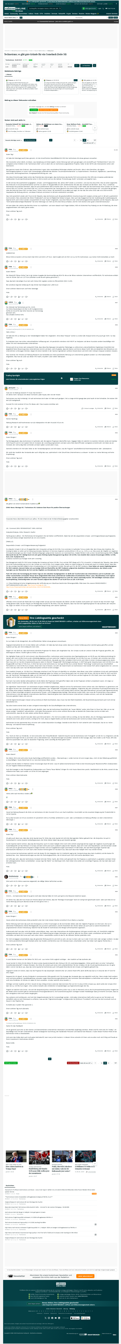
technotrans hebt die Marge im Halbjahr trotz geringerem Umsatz (25, 1212)
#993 (116, 432)
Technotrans (9, 60)
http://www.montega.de (36, 585)
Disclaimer (46, 1313)
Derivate (54, 13)
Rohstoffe (62, 13)
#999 (116, 248)
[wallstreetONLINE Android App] (85, 1319)
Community (14, 13)
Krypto (68, 13)
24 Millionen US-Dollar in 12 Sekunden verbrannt (85, 1167)
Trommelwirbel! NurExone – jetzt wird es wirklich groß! (24, 21)
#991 (116, 597)
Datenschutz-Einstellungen (65, 1313)
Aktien (6, 13)
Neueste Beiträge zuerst (12, 140)
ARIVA (49, 1323)
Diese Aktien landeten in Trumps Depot (14, 1167)
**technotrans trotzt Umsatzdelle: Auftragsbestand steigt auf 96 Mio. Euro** (29, 1197)
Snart (35, 66)
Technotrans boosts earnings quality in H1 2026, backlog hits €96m (25, 1222)
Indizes (30, 13)
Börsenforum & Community (19, 50)
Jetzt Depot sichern (34, 1303)
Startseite (7, 50)
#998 (116, 267)
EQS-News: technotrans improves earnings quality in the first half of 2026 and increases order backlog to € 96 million (41, 1232)
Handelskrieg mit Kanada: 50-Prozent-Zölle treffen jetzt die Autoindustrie (39, 1171)
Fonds (37, 13)
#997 (116, 302)
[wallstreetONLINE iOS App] (75, 1319)
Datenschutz (53, 1313)
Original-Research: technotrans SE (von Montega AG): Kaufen (24, 1202)
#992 (116, 499)
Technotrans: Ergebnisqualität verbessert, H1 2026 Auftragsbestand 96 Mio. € (28, 1217)
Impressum (39, 1313)
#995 (116, 388)
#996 (116, 325)
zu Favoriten (86, 65)
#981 (116, 1018)
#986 (116, 830)
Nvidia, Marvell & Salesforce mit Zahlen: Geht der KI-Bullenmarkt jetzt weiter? (62, 1168)
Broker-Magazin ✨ (92, 13)
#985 (116, 876)
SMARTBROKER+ (83, 1296)
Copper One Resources (81, 378)
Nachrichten (23, 13)
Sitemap (65, 1308)
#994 (116, 414)
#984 (116, 891)
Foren (31, 50)
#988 (116, 789)
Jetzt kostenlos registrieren (48, 110)
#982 (116, 955)
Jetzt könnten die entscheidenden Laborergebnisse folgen (25, 379)
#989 (116, 750)
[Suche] (60, 8)
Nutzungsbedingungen (79, 1313)
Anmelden (34, 110)
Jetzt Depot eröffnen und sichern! (30, 626)
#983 (116, 912)
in (107, 17)
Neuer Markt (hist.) (39, 50)
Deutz (17, 1193)
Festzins (81, 13)
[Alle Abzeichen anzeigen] (29, 500)
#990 (116, 633)
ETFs (41, 13)
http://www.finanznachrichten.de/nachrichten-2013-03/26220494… (28, 587)
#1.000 (116, 150)
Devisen (75, 13)
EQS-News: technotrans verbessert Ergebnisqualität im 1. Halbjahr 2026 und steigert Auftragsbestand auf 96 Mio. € (40, 1227)
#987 (116, 807)
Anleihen (47, 13)
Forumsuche (79, 17)
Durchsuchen (73, 1063)
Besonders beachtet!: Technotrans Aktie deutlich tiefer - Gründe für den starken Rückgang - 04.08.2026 (37, 1207)
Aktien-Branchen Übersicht (54, 1308)
